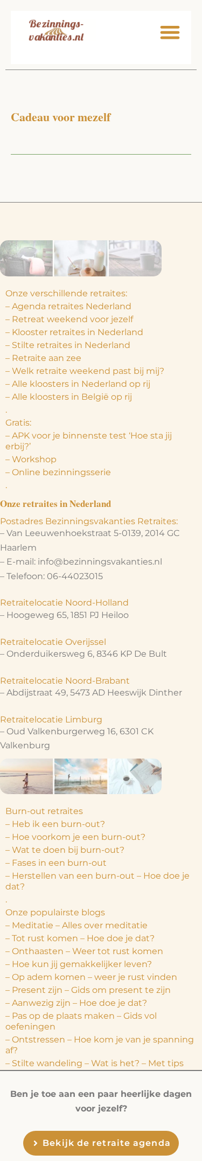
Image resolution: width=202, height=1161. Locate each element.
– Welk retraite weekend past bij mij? (84, 371)
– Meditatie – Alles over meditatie (76, 925)
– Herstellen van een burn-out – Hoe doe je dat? (97, 881)
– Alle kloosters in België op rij (68, 397)
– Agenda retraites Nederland (68, 306)
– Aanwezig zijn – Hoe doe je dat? (76, 1003)
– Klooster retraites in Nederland (74, 332)
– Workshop (31, 459)
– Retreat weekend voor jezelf (69, 319)
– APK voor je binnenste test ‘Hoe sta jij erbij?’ (88, 440)
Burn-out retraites (44, 811)
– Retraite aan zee (43, 358)
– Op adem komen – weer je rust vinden (91, 977)
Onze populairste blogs (55, 912)
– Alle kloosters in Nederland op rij (77, 384)
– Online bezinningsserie (58, 472)
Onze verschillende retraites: (66, 293)
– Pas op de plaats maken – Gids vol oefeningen (81, 1021)
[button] (170, 32)
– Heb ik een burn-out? (55, 824)
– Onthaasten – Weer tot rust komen (84, 951)
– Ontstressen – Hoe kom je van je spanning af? (99, 1044)
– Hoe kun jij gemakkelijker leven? (78, 964)
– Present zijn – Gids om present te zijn (88, 990)
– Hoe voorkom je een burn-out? (75, 837)
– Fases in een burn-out (56, 863)
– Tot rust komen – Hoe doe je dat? (80, 938)
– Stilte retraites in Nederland (67, 345)
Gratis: (18, 423)
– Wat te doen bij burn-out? (64, 850)
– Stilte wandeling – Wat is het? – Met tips (94, 1063)
